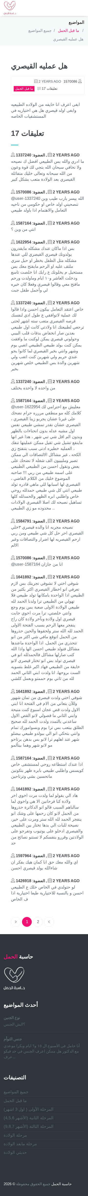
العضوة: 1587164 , (47, 223)
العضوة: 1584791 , (47, 521)
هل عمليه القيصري (68, 39)
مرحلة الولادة (15, 1135)
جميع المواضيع (40, 30)
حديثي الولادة (15, 1152)
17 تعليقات (49, 88)
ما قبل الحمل (68, 30)
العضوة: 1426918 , (47, 881)
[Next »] (49, 922)
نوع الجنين (12, 1018)
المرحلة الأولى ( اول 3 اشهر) (29, 1109)
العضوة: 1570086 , (47, 192)
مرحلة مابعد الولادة (20, 1144)
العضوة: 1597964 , (47, 856)
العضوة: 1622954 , (47, 242)
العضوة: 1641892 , (47, 577)
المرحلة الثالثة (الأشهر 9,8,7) (29, 1126)
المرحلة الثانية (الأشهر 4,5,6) (29, 1118)
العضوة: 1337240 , (47, 155)
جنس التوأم (13, 1039)
